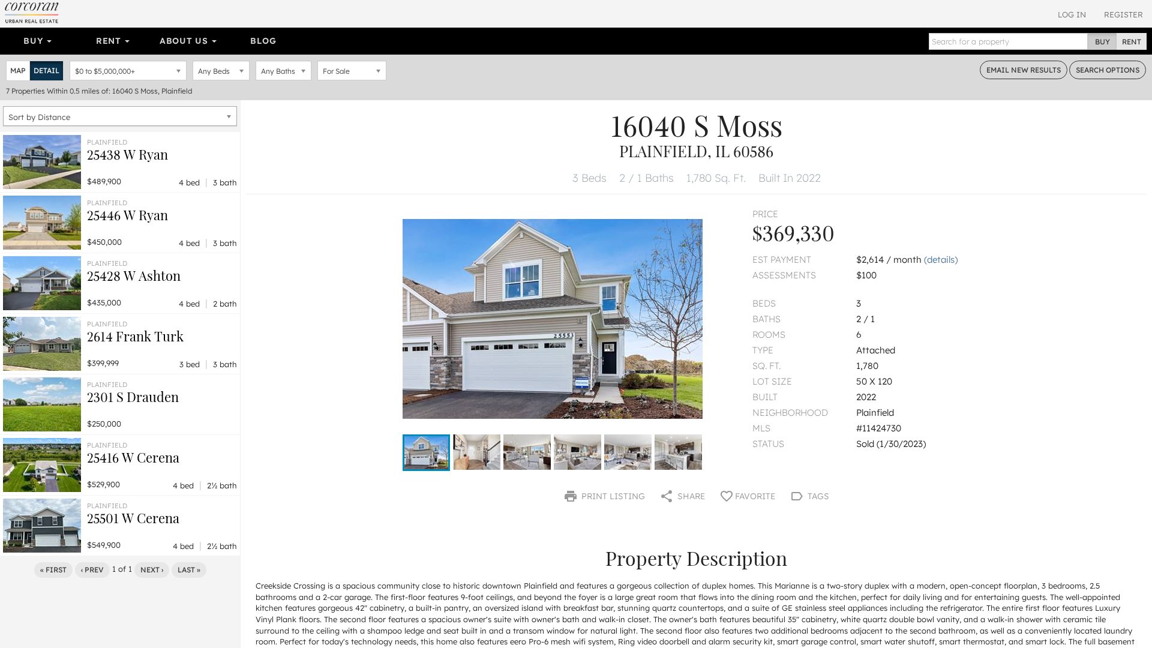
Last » (189, 569)
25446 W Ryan (127, 215)
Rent (110, 40)
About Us (185, 40)
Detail (46, 70)
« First (53, 569)
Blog (263, 40)
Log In (1072, 14)
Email (1023, 69)
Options (1107, 69)
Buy (34, 40)
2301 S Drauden (133, 397)
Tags (817, 496)
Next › (151, 569)
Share (690, 496)
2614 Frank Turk (135, 336)
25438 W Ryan (127, 154)
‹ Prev (92, 569)
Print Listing (612, 496)
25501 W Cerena (133, 518)
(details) (941, 259)
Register (1123, 14)
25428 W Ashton (134, 275)
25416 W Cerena (133, 457)
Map (18, 70)
